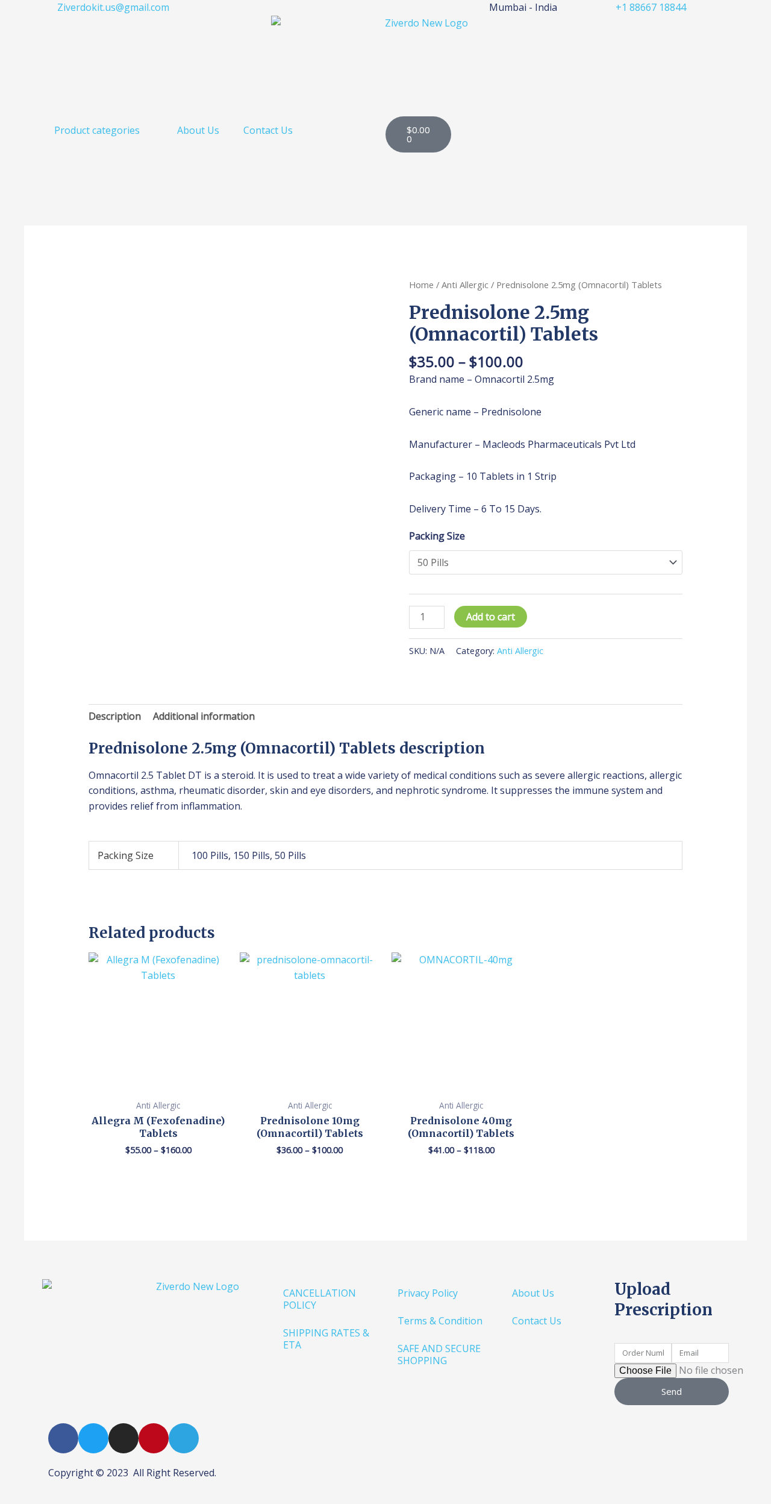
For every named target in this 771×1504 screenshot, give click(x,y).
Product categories (97, 130)
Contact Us (268, 130)
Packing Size (437, 536)
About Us (198, 130)
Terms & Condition (440, 1320)
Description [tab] (115, 716)
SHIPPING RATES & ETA (326, 1338)
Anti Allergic (465, 284)
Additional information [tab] (204, 716)
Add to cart (490, 616)
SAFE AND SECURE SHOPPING (439, 1354)
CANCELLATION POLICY (319, 1299)
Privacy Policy (428, 1293)
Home (421, 284)
